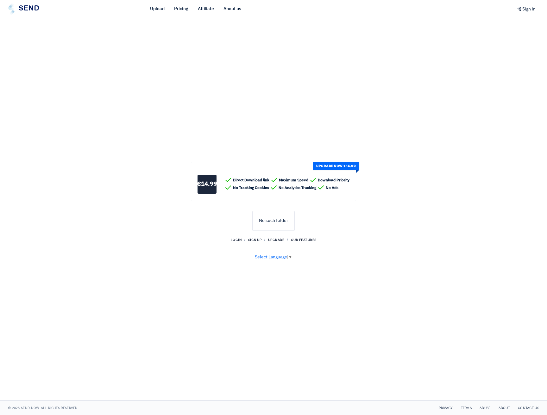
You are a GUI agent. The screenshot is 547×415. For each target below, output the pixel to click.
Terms (466, 408)
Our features (304, 240)
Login (236, 240)
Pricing (181, 9)
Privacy (446, 408)
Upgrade (276, 240)
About (504, 408)
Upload (157, 9)
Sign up (255, 240)
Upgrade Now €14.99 (336, 166)
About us (232, 9)
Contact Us (528, 408)
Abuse (485, 408)
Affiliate (206, 9)
